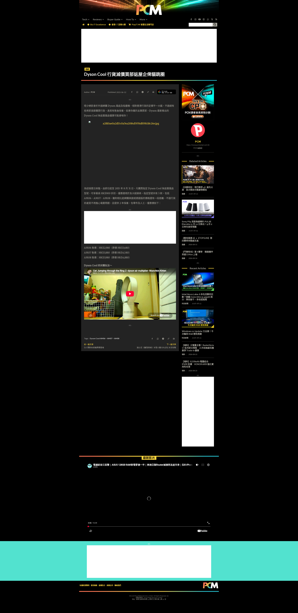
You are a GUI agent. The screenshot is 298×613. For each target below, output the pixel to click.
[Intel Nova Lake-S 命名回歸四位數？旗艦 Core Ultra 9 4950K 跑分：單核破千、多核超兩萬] (198, 281)
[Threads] (204, 19)
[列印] (153, 91)
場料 (183, 354)
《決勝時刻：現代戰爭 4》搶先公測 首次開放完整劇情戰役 (197, 188)
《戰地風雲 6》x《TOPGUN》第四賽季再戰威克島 (197, 239)
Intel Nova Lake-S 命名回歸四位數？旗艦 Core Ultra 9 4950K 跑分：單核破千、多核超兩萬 (197, 297)
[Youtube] (199, 19)
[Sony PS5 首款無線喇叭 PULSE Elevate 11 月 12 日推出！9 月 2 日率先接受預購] (198, 209)
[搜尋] (215, 25)
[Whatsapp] (208, 19)
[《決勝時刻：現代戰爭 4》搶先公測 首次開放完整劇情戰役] (198, 174)
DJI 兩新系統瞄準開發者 (94, 347)
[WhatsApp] (137, 91)
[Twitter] (212, 19)
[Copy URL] (148, 91)
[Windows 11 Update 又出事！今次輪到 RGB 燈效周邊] (198, 318)
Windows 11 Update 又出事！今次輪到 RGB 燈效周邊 (197, 332)
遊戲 (87, 69)
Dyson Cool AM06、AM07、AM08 (104, 338)
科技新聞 (185, 303)
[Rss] (216, 19)
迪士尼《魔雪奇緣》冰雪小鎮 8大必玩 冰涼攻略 (156, 347)
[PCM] (198, 130)
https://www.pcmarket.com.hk (197, 145)
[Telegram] (142, 91)
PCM (93, 92)
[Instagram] (195, 19)
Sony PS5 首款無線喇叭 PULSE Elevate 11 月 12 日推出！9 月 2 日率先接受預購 (197, 224)
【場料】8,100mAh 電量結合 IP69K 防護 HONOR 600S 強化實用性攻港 (198, 364)
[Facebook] (191, 19)
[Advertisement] (149, 45)
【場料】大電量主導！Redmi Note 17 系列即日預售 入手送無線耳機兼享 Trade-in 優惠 (198, 348)
